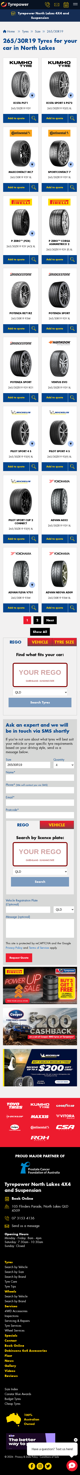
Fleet (8, 1356)
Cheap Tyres (12, 1404)
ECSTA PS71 (20, 103)
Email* (10, 797)
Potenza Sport (59, 313)
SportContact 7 (59, 172)
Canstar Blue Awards (18, 1394)
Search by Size (14, 1272)
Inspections (11, 1316)
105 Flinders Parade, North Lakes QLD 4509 (40, 1208)
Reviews (11, 1376)
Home (10, 31)
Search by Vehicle (16, 1267)
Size (8, 760)
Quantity (58, 760)
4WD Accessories (16, 1311)
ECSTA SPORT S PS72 (59, 103)
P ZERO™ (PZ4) (20, 241)
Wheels (10, 1291)
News (9, 1361)
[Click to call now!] (47, 4)
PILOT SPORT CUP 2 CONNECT (21, 522)
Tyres (9, 1262)
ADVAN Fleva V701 (20, 592)
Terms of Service (39, 948)
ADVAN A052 (59, 520)
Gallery (10, 1366)
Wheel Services (14, 1331)
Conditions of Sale (49, 1456)
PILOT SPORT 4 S (20, 451)
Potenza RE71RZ (20, 313)
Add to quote (16, 118)
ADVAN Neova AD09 (59, 592)
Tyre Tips (10, 1286)
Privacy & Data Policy (26, 1456)
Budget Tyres (13, 1399)
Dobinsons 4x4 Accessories (26, 1351)
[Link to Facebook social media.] (31, 1466)
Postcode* (12, 810)
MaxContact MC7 (21, 172)
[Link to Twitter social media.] (48, 1466)
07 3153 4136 (23, 1218)
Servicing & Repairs (17, 1321)
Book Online (14, 1346)
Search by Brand (15, 1277)
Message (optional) (18, 917)
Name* (10, 772)
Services (11, 1306)
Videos (10, 1371)
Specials (11, 1335)
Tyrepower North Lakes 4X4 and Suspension (43, 15)
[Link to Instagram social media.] (40, 1466)
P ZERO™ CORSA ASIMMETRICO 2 (59, 242)
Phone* (27, 785)
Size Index (11, 1389)
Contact (11, 1340)
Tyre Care (11, 1282)
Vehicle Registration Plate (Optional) (22, 902)
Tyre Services (13, 1326)
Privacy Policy (14, 948)
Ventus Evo (59, 382)
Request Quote (18, 957)
